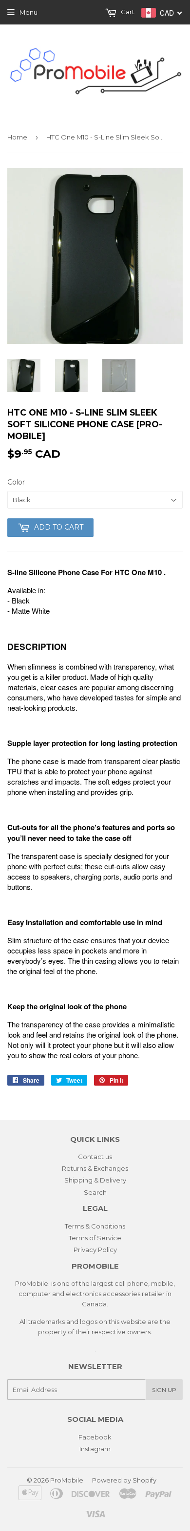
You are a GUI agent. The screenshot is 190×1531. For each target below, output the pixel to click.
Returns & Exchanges (95, 1168)
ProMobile (66, 1480)
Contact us (95, 1156)
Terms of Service (95, 1238)
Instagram (95, 1449)
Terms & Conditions (95, 1226)
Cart (126, 12)
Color (16, 482)
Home (17, 137)
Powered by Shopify (124, 1480)
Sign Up (164, 1389)
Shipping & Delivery (95, 1180)
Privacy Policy (95, 1249)
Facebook (95, 1437)
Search (95, 1192)
